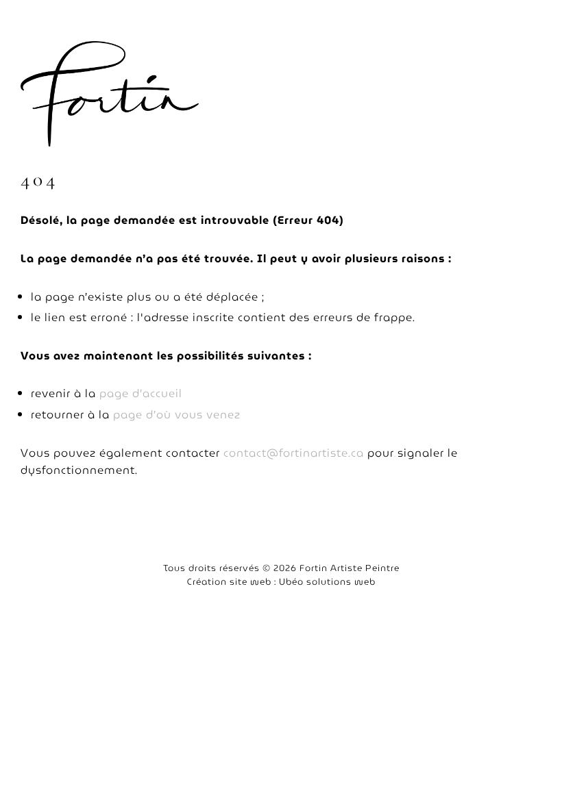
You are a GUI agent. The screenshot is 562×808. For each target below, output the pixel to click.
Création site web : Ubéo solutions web (281, 582)
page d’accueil (140, 393)
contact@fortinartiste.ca (293, 453)
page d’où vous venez (177, 414)
